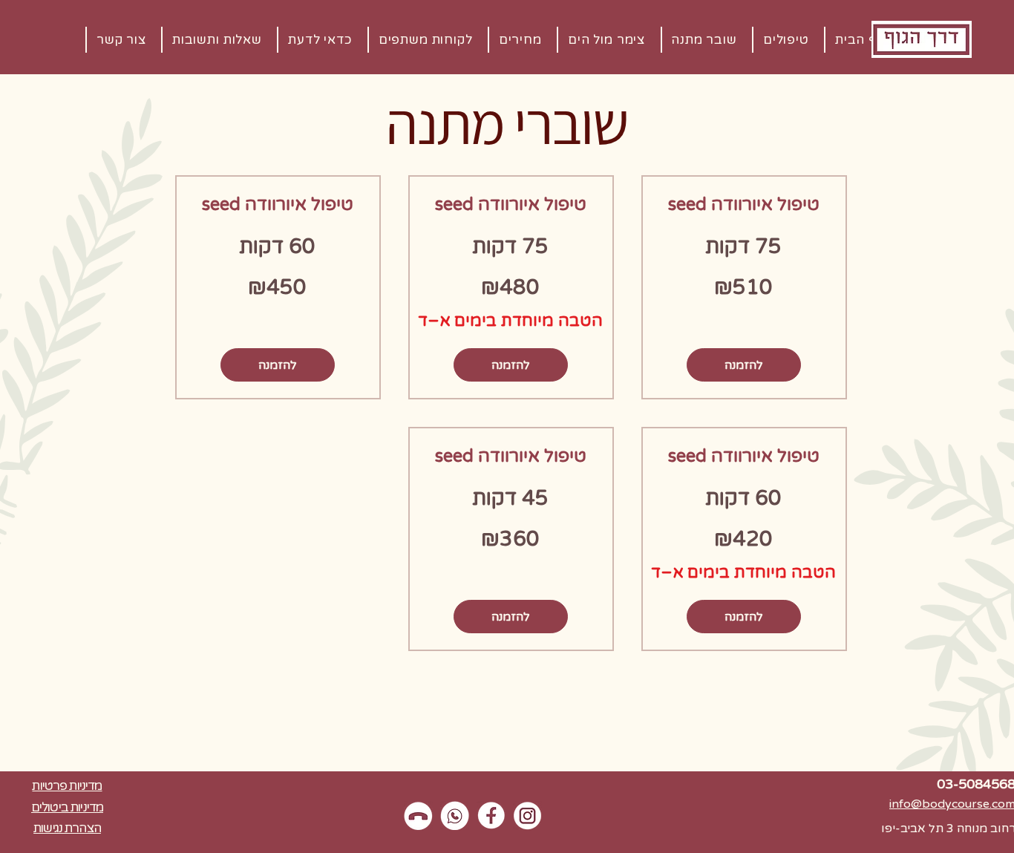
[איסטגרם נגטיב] (527, 815)
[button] (319, 40)
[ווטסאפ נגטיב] (454, 815)
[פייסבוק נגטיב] (491, 815)
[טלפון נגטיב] (418, 815)
